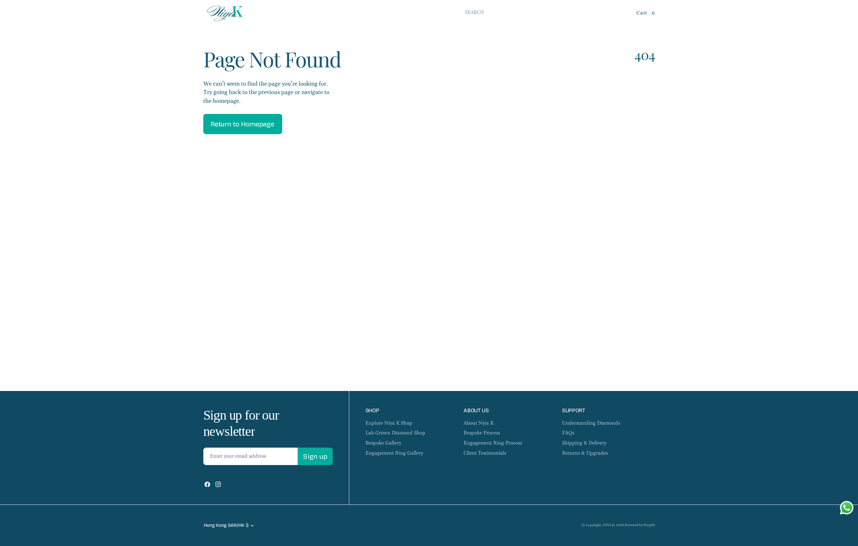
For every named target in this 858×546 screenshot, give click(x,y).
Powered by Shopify (640, 525)
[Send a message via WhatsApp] (847, 508)
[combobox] (538, 12)
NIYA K (608, 525)
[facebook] (207, 484)
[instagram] (218, 484)
